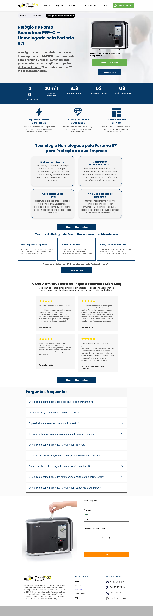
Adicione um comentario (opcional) (97, 538)
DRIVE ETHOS (87, 327)
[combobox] (106, 533)
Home (77, 581)
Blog (76, 598)
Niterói (54, 594)
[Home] (107, 582)
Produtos (78, 590)
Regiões (78, 586)
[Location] (107, 587)
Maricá (52, 596)
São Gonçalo (40, 596)
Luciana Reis (45, 327)
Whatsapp (88, 510)
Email (86, 519)
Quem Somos (80, 594)
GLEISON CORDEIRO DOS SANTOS (92, 367)
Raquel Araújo (46, 365)
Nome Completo (90, 501)
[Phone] (107, 593)
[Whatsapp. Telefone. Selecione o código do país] (87, 515)
